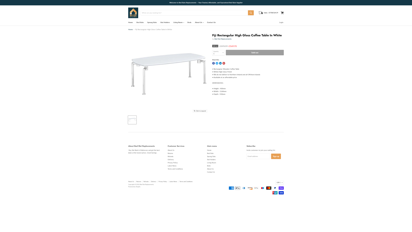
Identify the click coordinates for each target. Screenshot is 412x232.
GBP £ (279, 182)
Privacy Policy (173, 163)
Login (281, 22)
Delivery (171, 159)
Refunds (170, 156)
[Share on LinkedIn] (220, 63)
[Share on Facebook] (213, 63)
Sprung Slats (152, 22)
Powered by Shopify (134, 187)
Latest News (172, 166)
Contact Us (211, 22)
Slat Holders (165, 22)
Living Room (178, 22)
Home (130, 22)
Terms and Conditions (175, 169)
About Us (199, 22)
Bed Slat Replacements (223, 39)
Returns (170, 153)
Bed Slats (140, 22)
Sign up (276, 156)
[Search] (251, 12)
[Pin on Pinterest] (224, 63)
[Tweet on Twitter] (217, 63)
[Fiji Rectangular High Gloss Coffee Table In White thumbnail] (132, 120)
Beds (189, 22)
